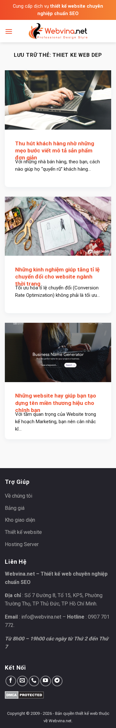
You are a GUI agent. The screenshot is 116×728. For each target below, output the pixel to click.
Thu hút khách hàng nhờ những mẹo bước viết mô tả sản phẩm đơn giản (54, 150)
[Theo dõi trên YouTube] (45, 681)
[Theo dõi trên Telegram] (57, 681)
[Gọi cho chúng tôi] (34, 681)
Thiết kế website (23, 532)
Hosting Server (22, 544)
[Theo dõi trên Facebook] (10, 681)
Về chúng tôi (18, 496)
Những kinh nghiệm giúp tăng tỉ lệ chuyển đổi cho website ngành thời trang (57, 276)
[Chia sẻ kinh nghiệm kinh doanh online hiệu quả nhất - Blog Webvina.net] (58, 31)
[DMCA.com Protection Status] (24, 694)
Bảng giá (14, 508)
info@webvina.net (41, 617)
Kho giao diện (20, 520)
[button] (9, 31)
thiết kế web (86, 713)
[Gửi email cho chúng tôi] (22, 681)
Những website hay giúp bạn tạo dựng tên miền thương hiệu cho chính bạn (55, 402)
